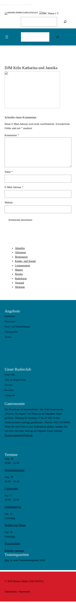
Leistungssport (22, 265)
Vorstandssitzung (14, 470)
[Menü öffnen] (7, 37)
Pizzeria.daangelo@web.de (19, 435)
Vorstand (19, 282)
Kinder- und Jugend (25, 261)
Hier (7, 560)
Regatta (19, 273)
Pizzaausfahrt (12, 543)
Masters (19, 269)
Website (9, 202)
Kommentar (12, 135)
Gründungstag (13, 507)
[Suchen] (65, 22)
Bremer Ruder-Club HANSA (16, 4)
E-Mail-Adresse (14, 187)
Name (9, 171)
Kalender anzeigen (14, 550)
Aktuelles (20, 248)
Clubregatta (11, 488)
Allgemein (20, 252)
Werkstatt (20, 286)
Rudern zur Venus (15, 525)
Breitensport (21, 256)
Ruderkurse (21, 278)
